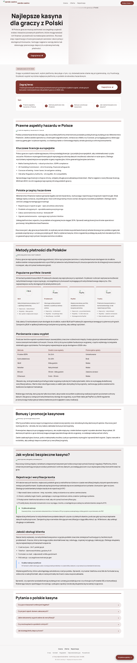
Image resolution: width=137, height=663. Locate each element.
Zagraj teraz (36, 55)
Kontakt (55, 653)
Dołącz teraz (126, 3)
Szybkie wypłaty (124, 657)
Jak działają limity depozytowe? (30, 631)
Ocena (65, 3)
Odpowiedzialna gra (74, 653)
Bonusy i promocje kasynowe (80, 106)
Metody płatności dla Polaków (56, 106)
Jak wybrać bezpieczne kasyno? (108, 106)
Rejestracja (81, 3)
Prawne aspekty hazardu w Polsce (29, 106)
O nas (49, 653)
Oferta (72, 3)
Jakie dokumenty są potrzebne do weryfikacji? (36, 618)
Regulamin (63, 653)
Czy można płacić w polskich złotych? (33, 624)
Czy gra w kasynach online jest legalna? (33, 605)
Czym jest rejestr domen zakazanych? (33, 611)
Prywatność (86, 653)
